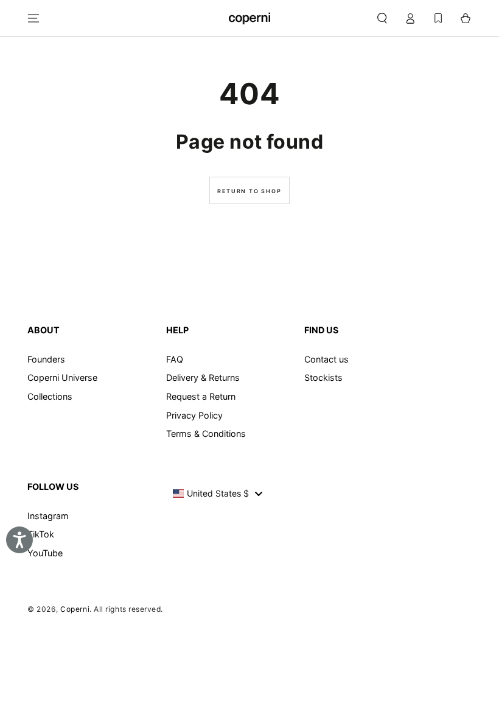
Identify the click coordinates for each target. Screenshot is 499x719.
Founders (46, 359)
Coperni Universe (62, 377)
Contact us (326, 359)
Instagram (48, 516)
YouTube (45, 553)
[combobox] (217, 493)
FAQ (174, 359)
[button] (382, 18)
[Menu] (33, 18)
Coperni (74, 609)
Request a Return (201, 396)
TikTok (40, 534)
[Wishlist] (438, 18)
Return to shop (249, 191)
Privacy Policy (194, 415)
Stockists (323, 377)
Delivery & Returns (203, 377)
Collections (49, 396)
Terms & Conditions (206, 433)
